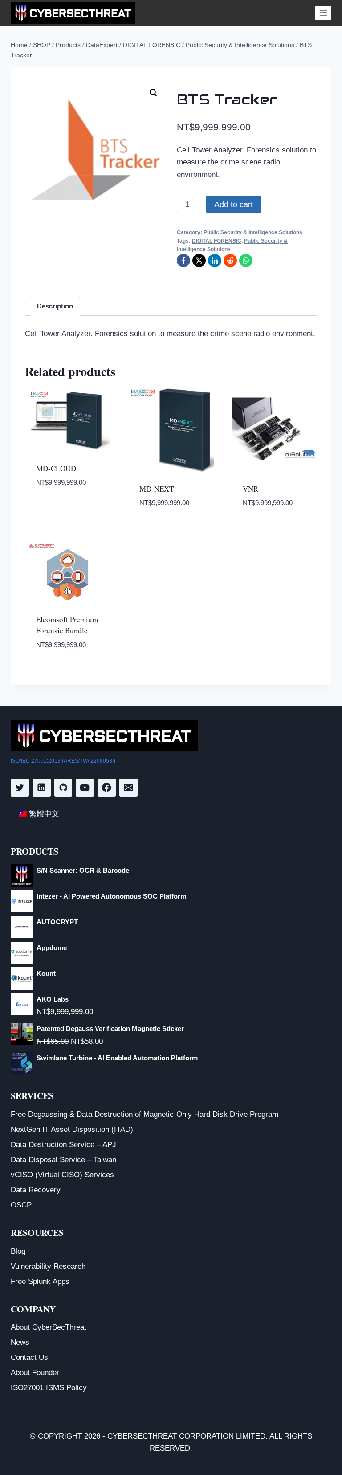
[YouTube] (85, 788)
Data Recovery (36, 1190)
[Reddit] (230, 260)
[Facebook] (183, 260)
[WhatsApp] (245, 260)
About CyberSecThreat (48, 1327)
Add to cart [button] (59, 509)
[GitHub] (63, 788)
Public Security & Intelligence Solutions (253, 232)
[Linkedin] (42, 788)
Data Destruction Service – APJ (63, 1144)
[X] (199, 260)
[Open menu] (323, 13)
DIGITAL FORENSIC (216, 241)
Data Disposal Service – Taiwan (63, 1159)
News (20, 1342)
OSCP (21, 1205)
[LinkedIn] (214, 260)
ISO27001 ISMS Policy (49, 1387)
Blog (18, 1251)
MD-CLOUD (56, 468)
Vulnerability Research (48, 1266)
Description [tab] (55, 306)
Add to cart (233, 204)
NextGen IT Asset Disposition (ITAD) (72, 1129)
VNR (250, 489)
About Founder (35, 1372)
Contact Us (29, 1357)
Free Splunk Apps (40, 1281)
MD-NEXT (156, 489)
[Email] (128, 788)
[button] (154, 93)
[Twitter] (20, 788)
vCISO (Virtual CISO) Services (62, 1175)
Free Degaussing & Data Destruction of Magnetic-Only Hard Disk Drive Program (144, 1114)
